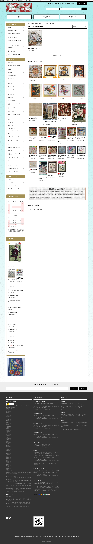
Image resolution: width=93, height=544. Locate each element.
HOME (19, 17)
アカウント (62, 3)
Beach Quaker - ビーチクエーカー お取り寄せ (43, 177)
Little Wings (12, 340)
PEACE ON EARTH (13, 312)
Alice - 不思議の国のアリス (62, 141)
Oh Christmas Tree (14, 329)
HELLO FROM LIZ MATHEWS (48, 23)
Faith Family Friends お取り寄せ (62, 174)
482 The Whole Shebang (81, 156)
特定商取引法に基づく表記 (48, 536)
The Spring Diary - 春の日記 (33, 156)
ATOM (77, 536)
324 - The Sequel (71, 155)
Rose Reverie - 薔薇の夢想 (79, 98)
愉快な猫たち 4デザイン (14, 295)
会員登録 (68, 3)
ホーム (29, 23)
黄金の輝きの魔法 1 (63, 79)
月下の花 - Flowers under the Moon (16, 290)
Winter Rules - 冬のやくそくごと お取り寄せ (49, 122)
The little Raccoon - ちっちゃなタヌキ (71, 138)
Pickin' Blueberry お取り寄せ (52, 175)
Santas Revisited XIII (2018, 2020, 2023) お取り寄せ (64, 118)
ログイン (74, 3)
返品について (39, 536)
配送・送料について (31, 536)
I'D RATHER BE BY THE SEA (16, 307)
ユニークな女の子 (48, 98)
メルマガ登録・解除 (53, 3)
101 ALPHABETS (11, 279)
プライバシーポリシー (58, 536)
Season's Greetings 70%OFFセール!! (52, 156)
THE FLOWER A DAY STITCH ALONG (16, 301)
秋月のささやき (77, 79)
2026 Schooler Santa (12, 264)
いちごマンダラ (34, 78)
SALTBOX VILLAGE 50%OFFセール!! (33, 138)
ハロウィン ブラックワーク (17, 345)
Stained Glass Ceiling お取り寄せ (62, 156)
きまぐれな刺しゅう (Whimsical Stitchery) (19, 278)
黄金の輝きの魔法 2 (49, 79)
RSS (74, 536)
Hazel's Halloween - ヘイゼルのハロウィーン (52, 137)
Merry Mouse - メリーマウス (80, 122)
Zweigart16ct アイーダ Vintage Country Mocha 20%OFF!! (35, 118)
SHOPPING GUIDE (46, 17)
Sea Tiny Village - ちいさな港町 (81, 138)
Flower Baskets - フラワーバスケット (16, 318)
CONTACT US (73, 17)
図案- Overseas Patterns (36, 23)
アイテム (83, 3)
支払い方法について (22, 536)
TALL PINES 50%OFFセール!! (43, 156)
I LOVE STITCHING (33, 170)
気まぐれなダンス (63, 98)
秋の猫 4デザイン (43, 138)
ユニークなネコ (34, 98)
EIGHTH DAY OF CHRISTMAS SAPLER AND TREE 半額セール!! (35, 48)
